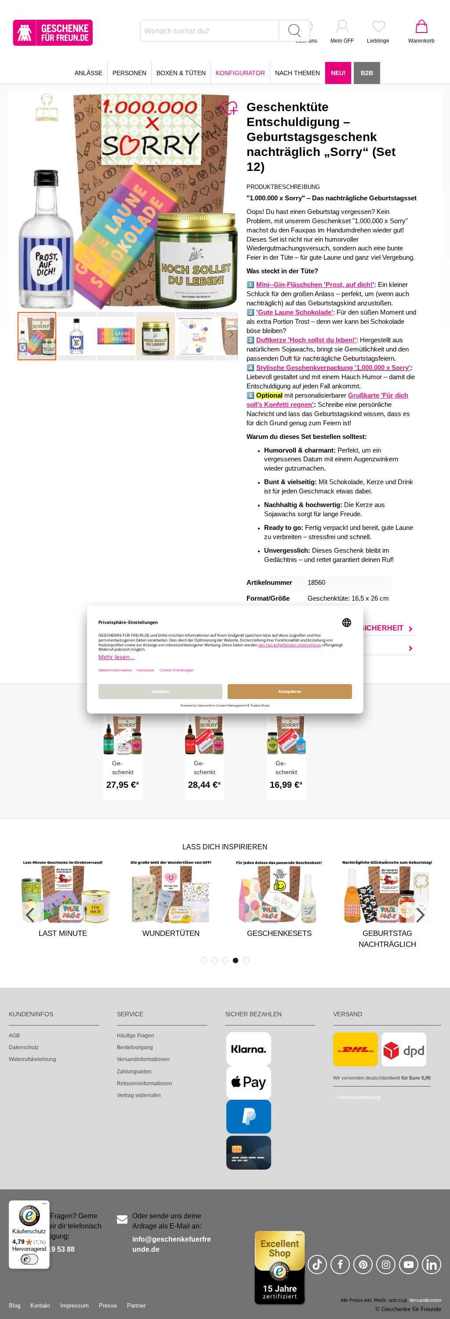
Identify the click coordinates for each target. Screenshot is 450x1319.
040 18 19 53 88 (49, 1249)
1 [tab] (204, 960)
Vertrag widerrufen (139, 1095)
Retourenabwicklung (359, 1097)
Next (419, 915)
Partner (136, 1305)
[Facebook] (340, 1268)
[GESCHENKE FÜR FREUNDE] (53, 33)
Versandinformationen (143, 1059)
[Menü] (44, 1205)
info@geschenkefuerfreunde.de (171, 1244)
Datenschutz (24, 1047)
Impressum (74, 1305)
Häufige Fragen (135, 1036)
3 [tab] (225, 960)
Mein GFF (342, 41)
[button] (77, 336)
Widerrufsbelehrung (32, 1059)
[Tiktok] (317, 1268)
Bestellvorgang (135, 1047)
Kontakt (40, 1305)
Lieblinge (378, 41)
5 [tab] (246, 960)
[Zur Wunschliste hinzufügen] (229, 108)
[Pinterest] (363, 1268)
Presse (108, 1305)
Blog (14, 1305)
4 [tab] (235, 960)
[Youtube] (408, 1268)
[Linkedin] (431, 1268)
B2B (367, 72)
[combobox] (225, 31)
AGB (14, 1036)
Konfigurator (240, 72)
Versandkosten (425, 1300)
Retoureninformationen (144, 1083)
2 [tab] (214, 960)
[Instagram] (386, 1268)
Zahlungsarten (134, 1072)
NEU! (338, 72)
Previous (31, 915)
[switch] (29, 1259)
